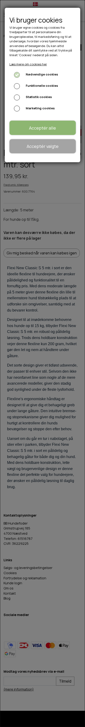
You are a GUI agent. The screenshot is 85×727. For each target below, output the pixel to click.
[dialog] (42, 363)
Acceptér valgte (43, 146)
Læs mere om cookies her (28, 64)
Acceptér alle (42, 128)
